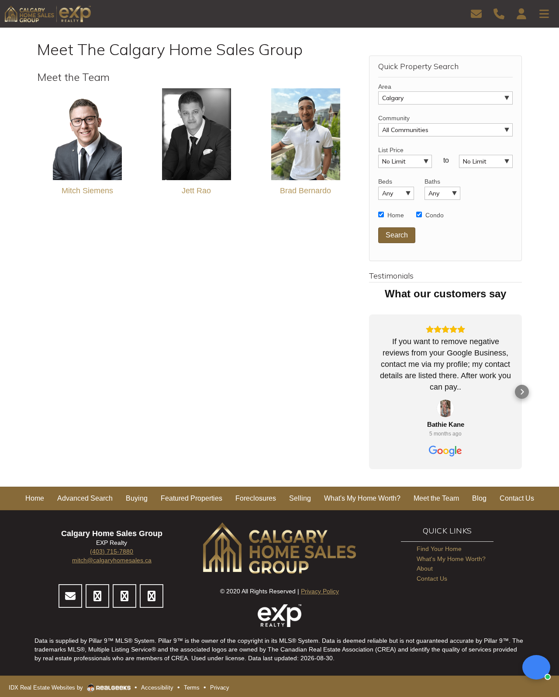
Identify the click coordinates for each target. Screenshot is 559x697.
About (425, 568)
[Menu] (544, 13)
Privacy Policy (320, 591)
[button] (369, 392)
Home (395, 215)
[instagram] (124, 596)
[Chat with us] (536, 667)
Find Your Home (439, 548)
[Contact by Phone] (498, 13)
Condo (434, 215)
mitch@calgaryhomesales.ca (112, 560)
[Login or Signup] (521, 13)
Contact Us (432, 578)
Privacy (219, 687)
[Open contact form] (476, 13)
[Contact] (70, 596)
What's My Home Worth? (451, 558)
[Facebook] (97, 596)
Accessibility (157, 687)
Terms (192, 687)
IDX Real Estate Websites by (47, 687)
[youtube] (151, 596)
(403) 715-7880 (111, 551)
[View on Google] (445, 408)
